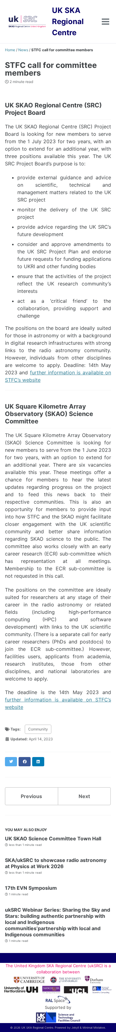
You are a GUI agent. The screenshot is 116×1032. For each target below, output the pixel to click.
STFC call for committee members (51, 68)
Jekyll (75, 1027)
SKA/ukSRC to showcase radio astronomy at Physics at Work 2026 (55, 863)
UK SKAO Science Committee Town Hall (53, 838)
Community (38, 729)
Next (84, 796)
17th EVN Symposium (31, 888)
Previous (31, 796)
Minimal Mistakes (94, 1027)
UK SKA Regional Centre (68, 21)
